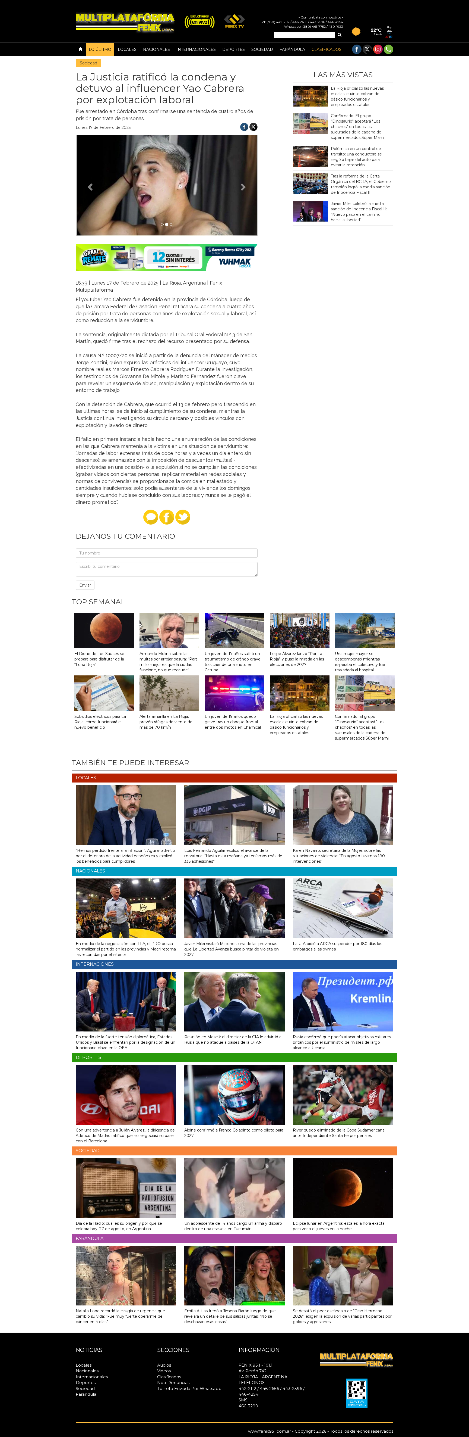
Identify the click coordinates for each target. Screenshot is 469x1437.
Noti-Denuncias (173, 1382)
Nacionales (156, 49)
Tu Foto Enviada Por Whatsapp (189, 1388)
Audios (164, 1365)
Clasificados (326, 49)
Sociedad (262, 49)
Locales (127, 49)
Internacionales (196, 49)
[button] (89, 185)
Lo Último (100, 49)
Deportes (233, 49)
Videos (164, 1370)
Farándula (292, 49)
